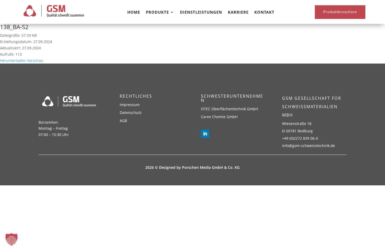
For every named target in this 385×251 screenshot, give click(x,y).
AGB (123, 120)
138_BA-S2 (14, 27)
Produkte (157, 12)
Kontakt (264, 12)
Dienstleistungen (201, 12)
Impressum (130, 104)
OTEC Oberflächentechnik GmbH (229, 108)
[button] (11, 239)
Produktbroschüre (340, 12)
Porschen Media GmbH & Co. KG (211, 167)
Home (133, 12)
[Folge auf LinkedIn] (205, 133)
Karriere (238, 12)
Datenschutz (131, 112)
